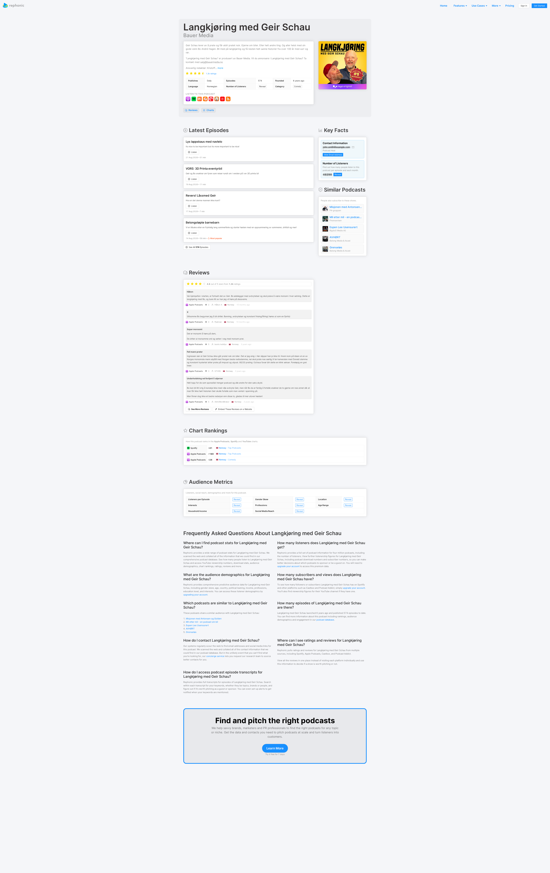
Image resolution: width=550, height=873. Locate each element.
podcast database (325, 619)
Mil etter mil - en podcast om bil (346, 217)
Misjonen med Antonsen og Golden (346, 206)
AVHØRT (335, 237)
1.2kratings (211, 73)
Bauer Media (198, 35)
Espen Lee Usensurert (344, 227)
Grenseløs (336, 247)
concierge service (215, 656)
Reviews (193, 110)
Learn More (275, 748)
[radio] (187, 73)
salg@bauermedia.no (211, 62)
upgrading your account (195, 594)
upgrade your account (288, 566)
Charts (210, 110)
